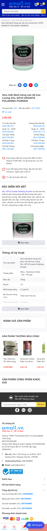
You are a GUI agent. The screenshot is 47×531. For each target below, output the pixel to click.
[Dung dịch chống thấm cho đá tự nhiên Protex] (27, 348)
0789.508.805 (8, 132)
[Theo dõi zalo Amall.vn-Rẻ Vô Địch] (23, 410)
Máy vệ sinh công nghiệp (11, 15)
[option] (23, 53)
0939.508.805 (8, 143)
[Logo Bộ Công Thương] (12, 471)
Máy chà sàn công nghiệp (30, 15)
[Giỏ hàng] (41, 4)
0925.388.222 (8, 126)
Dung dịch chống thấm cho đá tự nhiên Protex (27, 361)
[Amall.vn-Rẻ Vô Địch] (19, 4)
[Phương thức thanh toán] (18, 518)
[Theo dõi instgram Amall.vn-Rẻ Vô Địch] (30, 410)
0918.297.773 (39, 132)
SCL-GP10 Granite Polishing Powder (17, 191)
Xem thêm (24, 243)
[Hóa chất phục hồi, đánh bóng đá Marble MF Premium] (10, 348)
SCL (16, 108)
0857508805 (27, 461)
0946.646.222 (39, 126)
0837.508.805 (39, 137)
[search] (43, 11)
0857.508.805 (8, 137)
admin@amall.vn (18, 465)
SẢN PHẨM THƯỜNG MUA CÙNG (20, 336)
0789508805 (27, 494)
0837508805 (26, 499)
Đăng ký (41, 404)
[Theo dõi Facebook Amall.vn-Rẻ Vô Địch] (17, 410)
